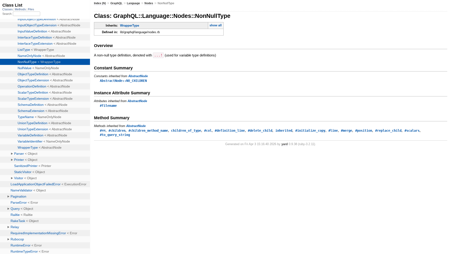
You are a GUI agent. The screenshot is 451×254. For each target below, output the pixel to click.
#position (363, 130)
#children (117, 130)
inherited (283, 130)
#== (102, 130)
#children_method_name (148, 130)
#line (333, 130)
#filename (108, 105)
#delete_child (260, 130)
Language (133, 3)
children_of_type (186, 130)
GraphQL (116, 3)
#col (208, 130)
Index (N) (100, 3)
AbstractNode (138, 76)
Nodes (148, 3)
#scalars (412, 130)
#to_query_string (115, 135)
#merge (346, 130)
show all (216, 25)
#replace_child (388, 130)
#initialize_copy (310, 130)
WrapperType (129, 25)
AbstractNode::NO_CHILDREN (123, 81)
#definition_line (230, 130)
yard (284, 144)
